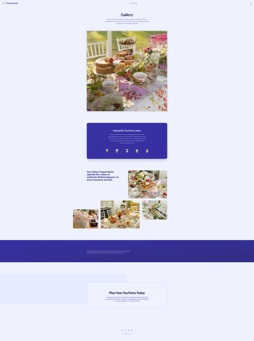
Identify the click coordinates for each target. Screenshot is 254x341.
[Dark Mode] (251, 3)
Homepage (116, 326)
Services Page (134, 3)
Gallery (129, 326)
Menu (123, 326)
